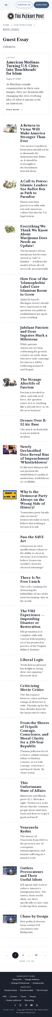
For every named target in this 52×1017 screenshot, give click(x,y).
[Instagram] (26, 1005)
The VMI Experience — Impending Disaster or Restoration (32, 619)
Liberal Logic (31, 660)
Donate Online (10, 990)
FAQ (4, 996)
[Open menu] (6, 5)
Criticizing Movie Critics (32, 688)
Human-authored (13, 1000)
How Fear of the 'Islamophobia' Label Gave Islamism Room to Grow (34, 286)
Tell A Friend (42, 990)
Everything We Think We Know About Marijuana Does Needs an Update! (34, 236)
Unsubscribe (38, 983)
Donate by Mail (26, 990)
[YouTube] (31, 1005)
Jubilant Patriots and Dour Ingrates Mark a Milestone (34, 333)
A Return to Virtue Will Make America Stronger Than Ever (32, 133)
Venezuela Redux (29, 829)
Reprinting (29, 1000)
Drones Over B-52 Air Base (33, 422)
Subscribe (41, 5)
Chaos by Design (34, 916)
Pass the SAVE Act (32, 539)
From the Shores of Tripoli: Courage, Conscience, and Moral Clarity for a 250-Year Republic (34, 734)
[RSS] (37, 1005)
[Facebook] (15, 1005)
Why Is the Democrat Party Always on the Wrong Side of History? (33, 499)
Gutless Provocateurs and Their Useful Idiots (31, 874)
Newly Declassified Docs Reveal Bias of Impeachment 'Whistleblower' (34, 454)
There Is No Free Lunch (30, 580)
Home (6, 25)
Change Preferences (20, 983)
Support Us (24, 5)
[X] (20, 1005)
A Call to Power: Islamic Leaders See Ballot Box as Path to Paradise (34, 189)
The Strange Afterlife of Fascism (30, 383)
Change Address (32, 979)
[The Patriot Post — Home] (26, 16)
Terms (23, 996)
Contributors (23, 25)
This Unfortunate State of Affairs (33, 787)
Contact (13, 996)
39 (36, 955)
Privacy (33, 996)
